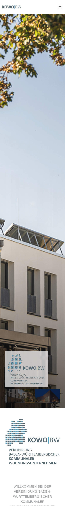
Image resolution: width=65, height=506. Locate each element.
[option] (18, 492)
